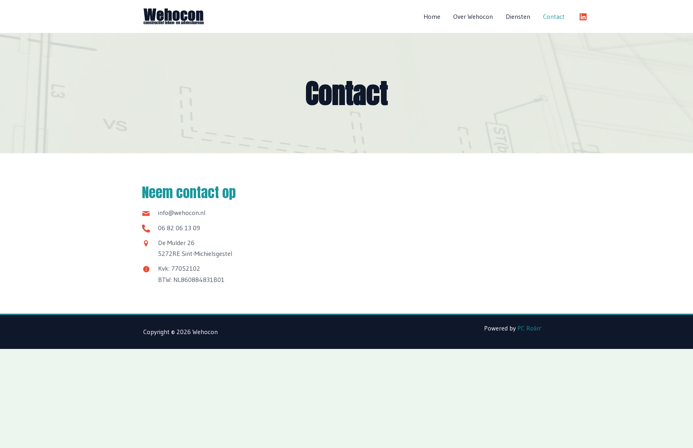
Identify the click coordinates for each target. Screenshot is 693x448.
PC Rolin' (529, 328)
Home (432, 16)
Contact (554, 16)
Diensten (518, 16)
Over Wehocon (473, 16)
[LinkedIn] (583, 17)
